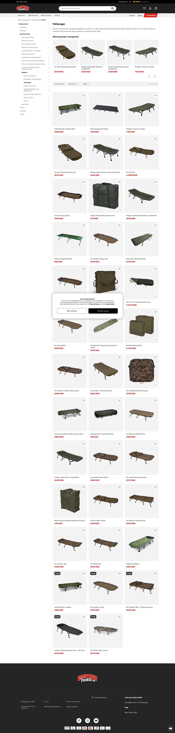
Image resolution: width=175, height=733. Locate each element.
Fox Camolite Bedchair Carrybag (137, 391)
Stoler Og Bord (29, 97)
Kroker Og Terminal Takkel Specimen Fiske (30, 68)
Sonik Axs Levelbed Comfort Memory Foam (68, 434)
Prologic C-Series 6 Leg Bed (144, 67)
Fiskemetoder (26, 20)
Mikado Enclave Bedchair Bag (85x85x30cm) (69, 520)
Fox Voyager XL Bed (97, 607)
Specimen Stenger (28, 37)
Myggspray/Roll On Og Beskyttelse (31, 90)
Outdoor (57, 15)
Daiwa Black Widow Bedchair (136, 259)
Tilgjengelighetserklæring (52, 706)
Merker (140, 15)
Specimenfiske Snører (29, 44)
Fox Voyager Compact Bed (99, 259)
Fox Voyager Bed (60, 345)
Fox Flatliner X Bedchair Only (135, 434)
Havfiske (23, 111)
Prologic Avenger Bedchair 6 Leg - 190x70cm (69, 650)
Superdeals (152, 15)
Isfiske (22, 114)
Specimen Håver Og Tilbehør (31, 51)
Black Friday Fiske (131, 712)
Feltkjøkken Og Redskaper (32, 79)
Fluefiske (23, 30)
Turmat (26, 101)
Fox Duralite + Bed (60, 564)
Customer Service (100, 697)
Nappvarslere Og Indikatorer (31, 57)
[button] (143, 1)
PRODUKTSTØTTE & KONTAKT (28, 707)
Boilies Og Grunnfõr (28, 54)
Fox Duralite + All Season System (101, 391)
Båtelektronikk (33, 15)
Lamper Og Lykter (30, 86)
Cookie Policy (109, 304)
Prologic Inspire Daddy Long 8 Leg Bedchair (118, 68)
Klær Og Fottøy (46, 15)
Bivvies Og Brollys (30, 76)
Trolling (22, 107)
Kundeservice (123, 2)
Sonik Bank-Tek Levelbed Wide (64, 129)
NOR (23, 2)
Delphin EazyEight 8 (132, 564)
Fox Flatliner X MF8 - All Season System (139, 607)
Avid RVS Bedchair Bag (134, 345)
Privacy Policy (94, 304)
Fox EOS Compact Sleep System (65, 67)
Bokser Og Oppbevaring (30, 47)
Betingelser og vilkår (28, 701)
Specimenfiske (35, 20)
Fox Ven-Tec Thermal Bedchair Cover (138, 302)
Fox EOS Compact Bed (61, 215)
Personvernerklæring (73, 701)
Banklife (43, 20)
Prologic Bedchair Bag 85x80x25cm (102, 215)
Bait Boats (25, 104)
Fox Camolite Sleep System (99, 477)
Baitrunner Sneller (27, 40)
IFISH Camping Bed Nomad (99, 129)
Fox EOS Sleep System (97, 520)
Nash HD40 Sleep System (99, 650)
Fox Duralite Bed (95, 564)
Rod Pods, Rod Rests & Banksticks (33, 61)
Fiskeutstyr (21, 15)
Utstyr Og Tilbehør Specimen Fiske (33, 64)
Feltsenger (27, 82)
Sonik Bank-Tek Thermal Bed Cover (102, 434)
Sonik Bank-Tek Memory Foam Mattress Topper (103, 346)
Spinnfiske (23, 27)
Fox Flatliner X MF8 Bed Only (135, 520)
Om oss (46, 701)
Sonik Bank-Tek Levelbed (62, 607)
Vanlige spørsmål (72, 706)
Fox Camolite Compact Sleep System (66, 391)
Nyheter (132, 15)
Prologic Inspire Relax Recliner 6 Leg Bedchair (92, 68)
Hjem (19, 20)
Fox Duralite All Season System (136, 477)
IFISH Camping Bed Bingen (63, 259)
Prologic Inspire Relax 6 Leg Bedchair (66, 477)
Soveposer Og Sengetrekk (32, 94)
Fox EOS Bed (130, 172)
